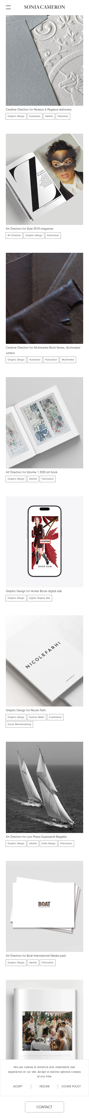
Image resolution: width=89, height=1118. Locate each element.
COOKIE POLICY (71, 1086)
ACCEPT (17, 1086)
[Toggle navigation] (11, 5)
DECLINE (44, 1086)
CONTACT (44, 1107)
